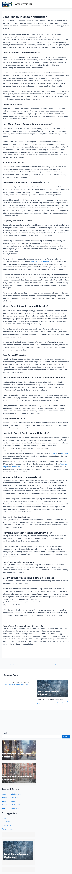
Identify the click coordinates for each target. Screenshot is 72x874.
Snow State (6, 825)
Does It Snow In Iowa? (10, 808)
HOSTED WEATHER (23, 4)
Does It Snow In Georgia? (11, 794)
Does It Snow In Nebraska (40, 261)
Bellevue (53, 453)
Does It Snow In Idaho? (10, 801)
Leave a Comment (9, 684)
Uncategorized (20, 684)
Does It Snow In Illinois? (11, 805)
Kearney (64, 453)
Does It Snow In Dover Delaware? (50, 699)
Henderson (16, 466)
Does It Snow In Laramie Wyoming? (18, 682)
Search (4, 733)
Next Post (59, 665)
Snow (50, 702)
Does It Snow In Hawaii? (11, 798)
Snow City (55, 702)
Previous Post (14, 665)
